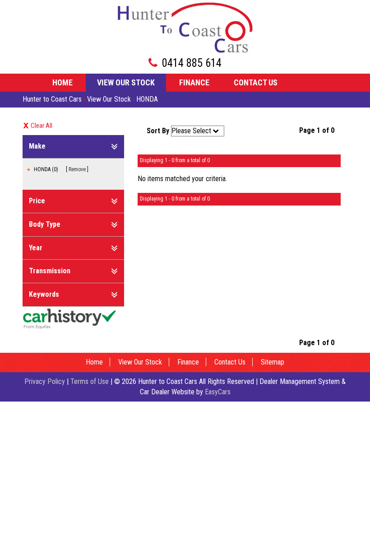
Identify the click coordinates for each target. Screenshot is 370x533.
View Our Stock (126, 82)
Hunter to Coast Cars (52, 99)
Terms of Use (90, 381)
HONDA (147, 99)
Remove (77, 169)
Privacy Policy (45, 381)
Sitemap (272, 362)
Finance (194, 82)
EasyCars (218, 392)
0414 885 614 (192, 63)
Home (62, 82)
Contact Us (256, 82)
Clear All (41, 126)
